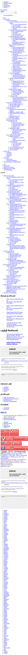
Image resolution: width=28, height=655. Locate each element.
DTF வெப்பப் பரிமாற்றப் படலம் (8, 454)
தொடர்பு (4, 412)
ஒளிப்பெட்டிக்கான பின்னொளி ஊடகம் (16, 228)
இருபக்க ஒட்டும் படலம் (18, 133)
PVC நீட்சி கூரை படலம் (18, 35)
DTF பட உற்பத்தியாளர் (21, 455)
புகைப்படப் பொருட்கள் (12, 120)
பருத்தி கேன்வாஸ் (17, 93)
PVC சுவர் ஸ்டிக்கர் (17, 143)
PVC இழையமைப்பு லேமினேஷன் (17, 131)
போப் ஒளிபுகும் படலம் (15, 116)
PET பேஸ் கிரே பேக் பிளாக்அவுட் (17, 53)
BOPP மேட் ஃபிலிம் (14, 117)
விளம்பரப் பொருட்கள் (12, 20)
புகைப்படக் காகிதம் (17, 122)
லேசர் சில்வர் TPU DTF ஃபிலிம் (14, 313)
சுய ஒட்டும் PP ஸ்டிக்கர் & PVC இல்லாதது (17, 198)
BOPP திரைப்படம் (11, 108)
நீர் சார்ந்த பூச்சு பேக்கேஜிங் (13, 118)
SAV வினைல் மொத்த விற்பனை (8, 459)
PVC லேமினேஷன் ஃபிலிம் (19, 38)
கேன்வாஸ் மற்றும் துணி (15, 89)
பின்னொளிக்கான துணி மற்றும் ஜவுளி (18, 84)
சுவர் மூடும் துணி (17, 144)
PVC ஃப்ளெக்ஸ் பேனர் (18, 31)
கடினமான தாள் (13, 95)
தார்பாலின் (15, 32)
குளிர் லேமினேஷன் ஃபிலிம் (16, 36)
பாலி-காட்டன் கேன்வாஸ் (18, 91)
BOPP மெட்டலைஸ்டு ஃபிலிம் (16, 112)
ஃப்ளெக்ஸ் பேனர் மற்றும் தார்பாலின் (18, 30)
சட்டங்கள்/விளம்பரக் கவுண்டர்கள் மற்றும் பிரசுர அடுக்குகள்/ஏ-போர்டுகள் (19, 76)
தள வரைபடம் (14, 452)
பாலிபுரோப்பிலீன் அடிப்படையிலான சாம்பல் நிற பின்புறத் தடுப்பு (19, 65)
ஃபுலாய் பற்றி (7, 151)
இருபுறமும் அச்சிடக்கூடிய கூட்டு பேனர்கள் (19, 61)
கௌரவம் (9, 153)
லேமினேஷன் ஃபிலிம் (14, 128)
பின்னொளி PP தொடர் (18, 82)
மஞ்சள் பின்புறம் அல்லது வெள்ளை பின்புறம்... (14, 343)
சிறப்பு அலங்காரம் (14, 149)
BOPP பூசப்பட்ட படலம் (16, 456)
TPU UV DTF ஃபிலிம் (15, 105)
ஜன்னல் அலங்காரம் (14, 136)
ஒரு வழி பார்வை (16, 25)
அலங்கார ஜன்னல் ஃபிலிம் (19, 140)
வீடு (4, 17)
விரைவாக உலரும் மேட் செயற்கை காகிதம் (17, 286)
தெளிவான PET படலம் (18, 125)
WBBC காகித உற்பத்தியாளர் (12, 462)
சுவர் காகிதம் (16, 145)
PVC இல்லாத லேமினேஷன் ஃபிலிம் (18, 194)
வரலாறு (8, 156)
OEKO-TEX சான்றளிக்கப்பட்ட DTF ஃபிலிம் (11, 454)
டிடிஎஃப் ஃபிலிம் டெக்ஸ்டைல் (16, 104)
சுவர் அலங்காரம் (13, 141)
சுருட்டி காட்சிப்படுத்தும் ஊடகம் (17, 51)
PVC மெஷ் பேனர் (17, 34)
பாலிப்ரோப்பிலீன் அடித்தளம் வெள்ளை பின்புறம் (19, 71)
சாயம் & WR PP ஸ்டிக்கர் (19, 47)
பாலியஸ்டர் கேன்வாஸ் (18, 90)
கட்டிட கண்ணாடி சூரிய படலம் (17, 147)
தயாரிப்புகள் (6, 19)
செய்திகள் (6, 157)
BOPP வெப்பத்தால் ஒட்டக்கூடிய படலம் (16, 288)
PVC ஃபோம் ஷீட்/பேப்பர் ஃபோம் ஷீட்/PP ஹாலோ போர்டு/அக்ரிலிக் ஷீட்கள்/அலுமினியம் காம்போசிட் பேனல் (20, 99)
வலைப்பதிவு (9, 159)
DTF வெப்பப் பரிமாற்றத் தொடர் (14, 102)
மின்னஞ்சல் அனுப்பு (5, 466)
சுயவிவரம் (9, 152)
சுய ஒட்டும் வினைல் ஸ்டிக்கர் (19, 24)
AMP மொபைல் (22, 452)
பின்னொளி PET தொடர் (18, 81)
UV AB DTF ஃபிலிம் (15, 106)
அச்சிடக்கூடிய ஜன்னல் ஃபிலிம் (17, 267)
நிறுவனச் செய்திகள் (12, 160)
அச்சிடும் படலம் (13, 121)
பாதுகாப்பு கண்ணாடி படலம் (16, 148)
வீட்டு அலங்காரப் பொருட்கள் (13, 135)
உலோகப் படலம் (16, 126)
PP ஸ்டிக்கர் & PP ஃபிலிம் (18, 124)
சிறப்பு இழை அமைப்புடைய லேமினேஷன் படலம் (19, 42)
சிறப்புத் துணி (16, 94)
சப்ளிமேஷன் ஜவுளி (17, 69)
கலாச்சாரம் (9, 155)
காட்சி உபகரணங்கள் (15, 73)
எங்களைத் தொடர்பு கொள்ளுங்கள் (12, 161)
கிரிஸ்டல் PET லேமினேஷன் (19, 129)
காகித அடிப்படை (17, 67)
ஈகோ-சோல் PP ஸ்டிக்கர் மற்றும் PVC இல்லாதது (18, 49)
